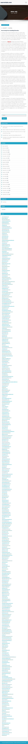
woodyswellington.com (6, 669)
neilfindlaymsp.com (5, 544)
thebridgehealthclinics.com (6, 578)
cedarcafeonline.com (5, 229)
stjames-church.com (5, 469)
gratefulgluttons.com (5, 413)
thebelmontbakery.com (6, 245)
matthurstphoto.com (5, 691)
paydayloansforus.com (6, 244)
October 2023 (5, 192)
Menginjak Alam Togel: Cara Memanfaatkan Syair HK (12, 135)
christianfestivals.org (5, 504)
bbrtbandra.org (4, 262)
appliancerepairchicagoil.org (7, 249)
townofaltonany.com (5, 516)
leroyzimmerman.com (6, 709)
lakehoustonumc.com (6, 593)
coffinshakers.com (5, 479)
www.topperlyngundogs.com (7, 606)
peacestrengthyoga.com (6, 610)
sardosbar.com (4, 335)
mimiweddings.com (5, 728)
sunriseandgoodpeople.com (7, 522)
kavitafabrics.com (5, 531)
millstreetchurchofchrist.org (7, 696)
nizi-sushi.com (4, 493)
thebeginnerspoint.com (6, 423)
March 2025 (5, 164)
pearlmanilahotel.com (6, 266)
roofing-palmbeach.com (6, 315)
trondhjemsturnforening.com (7, 680)
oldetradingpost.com (5, 295)
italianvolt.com (4, 336)
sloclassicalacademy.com (6, 438)
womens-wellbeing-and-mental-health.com (9, 381)
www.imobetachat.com (6, 589)
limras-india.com (5, 218)
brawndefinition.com (5, 445)
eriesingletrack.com (5, 346)
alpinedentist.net (5, 273)
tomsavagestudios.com (6, 380)
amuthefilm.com (5, 454)
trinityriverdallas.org (5, 391)
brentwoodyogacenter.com (6, 637)
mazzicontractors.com (6, 665)
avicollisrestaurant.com (6, 545)
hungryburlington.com (6, 487)
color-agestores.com (5, 403)
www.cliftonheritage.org (6, 633)
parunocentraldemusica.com (7, 677)
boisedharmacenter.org (6, 402)
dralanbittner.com (5, 340)
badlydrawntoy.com (5, 592)
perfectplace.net (5, 392)
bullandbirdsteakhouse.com (7, 630)
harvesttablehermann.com (6, 303)
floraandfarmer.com (5, 307)
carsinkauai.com (5, 695)
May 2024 (4, 178)
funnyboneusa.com (5, 527)
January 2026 (5, 152)
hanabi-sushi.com (5, 645)
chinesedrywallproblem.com (7, 523)
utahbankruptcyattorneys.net (7, 326)
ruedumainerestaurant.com (7, 464)
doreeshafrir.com (5, 472)
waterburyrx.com (5, 549)
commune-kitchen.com (6, 453)
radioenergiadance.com (6, 274)
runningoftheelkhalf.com (6, 607)
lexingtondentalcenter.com (6, 372)
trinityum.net (4, 663)
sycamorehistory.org (5, 654)
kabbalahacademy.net (5, 359)
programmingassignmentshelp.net (8, 240)
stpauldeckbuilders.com (6, 621)
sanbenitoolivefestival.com (6, 417)
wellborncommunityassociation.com (8, 281)
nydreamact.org (4, 256)
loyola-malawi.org (5, 406)
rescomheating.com (5, 727)
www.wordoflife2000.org (6, 329)
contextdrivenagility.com (6, 476)
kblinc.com (4, 344)
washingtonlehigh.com (6, 643)
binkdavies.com (4, 449)
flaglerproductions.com (6, 443)
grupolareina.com (5, 291)
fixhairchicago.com (5, 557)
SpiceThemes (23, 742)
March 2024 (5, 182)
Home (12, 13)
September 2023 (6, 194)
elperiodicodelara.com (6, 219)
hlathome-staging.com (6, 369)
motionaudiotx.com (5, 724)
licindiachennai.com (5, 222)
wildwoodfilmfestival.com (6, 282)
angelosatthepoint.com (6, 552)
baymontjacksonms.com (6, 515)
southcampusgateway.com (6, 278)
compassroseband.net (6, 566)
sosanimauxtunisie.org (6, 270)
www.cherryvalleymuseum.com (7, 292)
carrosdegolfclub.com (6, 304)
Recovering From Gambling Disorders (10, 30)
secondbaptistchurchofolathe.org (8, 718)
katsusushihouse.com (6, 461)
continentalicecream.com (6, 446)
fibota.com (4, 674)
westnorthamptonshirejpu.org (7, 284)
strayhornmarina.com (6, 442)
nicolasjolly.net (4, 457)
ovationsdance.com (5, 384)
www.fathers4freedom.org (6, 604)
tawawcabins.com (5, 332)
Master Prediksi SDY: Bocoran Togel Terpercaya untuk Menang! (14, 129)
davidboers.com (4, 588)
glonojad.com (4, 467)
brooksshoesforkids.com (6, 571)
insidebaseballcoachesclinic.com (7, 694)
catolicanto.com (5, 388)
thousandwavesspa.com (6, 541)
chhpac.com (4, 721)
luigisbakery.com (5, 644)
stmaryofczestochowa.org (6, 480)
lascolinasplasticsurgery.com (7, 632)
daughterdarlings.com (6, 223)
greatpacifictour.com (5, 538)
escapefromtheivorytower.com (7, 311)
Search (4, 118)
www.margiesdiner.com (6, 626)
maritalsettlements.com (6, 512)
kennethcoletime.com (6, 486)
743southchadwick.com (6, 313)
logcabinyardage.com (5, 586)
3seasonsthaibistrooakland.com (7, 394)
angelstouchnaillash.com (6, 358)
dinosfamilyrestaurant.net (6, 300)
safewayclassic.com (5, 247)
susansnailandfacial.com (6, 600)
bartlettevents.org (5, 288)
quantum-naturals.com (6, 685)
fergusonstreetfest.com (6, 688)
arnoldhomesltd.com (5, 318)
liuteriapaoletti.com (5, 520)
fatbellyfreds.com (5, 670)
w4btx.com (4, 357)
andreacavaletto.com (5, 399)
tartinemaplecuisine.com (6, 490)
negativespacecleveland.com (7, 519)
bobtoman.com (4, 269)
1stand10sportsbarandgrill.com (7, 355)
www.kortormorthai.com (6, 615)
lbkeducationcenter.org (6, 390)
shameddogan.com (5, 581)
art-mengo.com (4, 494)
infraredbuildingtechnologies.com (8, 302)
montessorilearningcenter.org (7, 687)
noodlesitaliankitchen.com (6, 255)
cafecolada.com (4, 420)
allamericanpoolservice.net (6, 377)
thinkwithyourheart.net (6, 325)
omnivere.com (4, 233)
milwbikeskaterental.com (6, 513)
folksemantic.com (5, 333)
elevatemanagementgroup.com (7, 707)
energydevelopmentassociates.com (8, 306)
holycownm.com (5, 534)
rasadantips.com (5, 234)
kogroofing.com (4, 271)
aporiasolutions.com (5, 574)
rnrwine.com (4, 713)
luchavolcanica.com (5, 533)
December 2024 (5, 168)
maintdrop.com (4, 267)
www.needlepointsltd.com (6, 629)
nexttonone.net (4, 596)
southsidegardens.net (6, 662)
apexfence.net (4, 735)
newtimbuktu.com (5, 236)
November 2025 (6, 156)
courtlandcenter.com (5, 542)
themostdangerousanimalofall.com (8, 431)
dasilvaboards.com (5, 439)
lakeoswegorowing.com (6, 714)
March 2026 (5, 148)
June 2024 (5, 176)
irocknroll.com (4, 328)
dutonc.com (4, 498)
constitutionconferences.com (7, 560)
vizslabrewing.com (5, 339)
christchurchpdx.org (5, 450)
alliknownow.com (5, 434)
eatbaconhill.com (5, 238)
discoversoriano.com (5, 421)
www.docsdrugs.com (5, 625)
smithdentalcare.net (5, 731)
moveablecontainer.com (6, 289)
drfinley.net (4, 710)
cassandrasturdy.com (5, 416)
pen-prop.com (4, 601)
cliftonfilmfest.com (5, 321)
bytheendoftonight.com (6, 410)
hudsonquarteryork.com (6, 673)
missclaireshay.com (5, 216)
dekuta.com (4, 648)
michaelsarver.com (5, 366)
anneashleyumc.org (5, 618)
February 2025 (5, 166)
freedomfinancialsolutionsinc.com (8, 611)
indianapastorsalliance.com (6, 553)
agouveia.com (4, 717)
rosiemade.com (4, 348)
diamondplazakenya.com (6, 681)
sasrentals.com (6, 2)
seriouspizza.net (5, 564)
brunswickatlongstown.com (7, 489)
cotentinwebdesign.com (6, 293)
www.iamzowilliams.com (6, 658)
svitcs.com (4, 563)
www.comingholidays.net (6, 424)
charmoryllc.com (5, 427)
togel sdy (9, 41)
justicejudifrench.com (6, 482)
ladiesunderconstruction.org (7, 296)
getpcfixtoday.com (5, 260)
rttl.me (3, 725)
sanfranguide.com (5, 425)
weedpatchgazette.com (6, 343)
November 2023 (6, 190)
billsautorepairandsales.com (7, 684)
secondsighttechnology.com (7, 365)
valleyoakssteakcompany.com (7, 555)
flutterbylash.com (5, 702)
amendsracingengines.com (6, 614)
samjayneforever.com (5, 689)
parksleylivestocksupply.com (7, 401)
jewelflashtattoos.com (6, 259)
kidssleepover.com (5, 241)
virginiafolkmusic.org (5, 383)
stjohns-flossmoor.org (6, 526)
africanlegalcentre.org (5, 460)
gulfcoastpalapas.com (6, 577)
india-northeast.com (5, 314)
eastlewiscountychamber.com (7, 435)
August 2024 (5, 172)
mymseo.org (4, 720)
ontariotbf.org (4, 251)
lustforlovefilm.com (5, 456)
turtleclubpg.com (5, 537)
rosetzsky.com (4, 465)
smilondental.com (5, 361)
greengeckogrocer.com (6, 368)
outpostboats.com (5, 409)
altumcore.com (4, 567)
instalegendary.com (5, 252)
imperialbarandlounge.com (6, 322)
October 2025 (5, 158)
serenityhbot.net (5, 597)
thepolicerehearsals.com (6, 432)
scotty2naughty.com (5, 471)
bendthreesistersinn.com (6, 524)
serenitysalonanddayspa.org (7, 227)
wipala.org (3, 405)
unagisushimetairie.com (6, 258)
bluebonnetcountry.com (6, 263)
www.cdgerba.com (5, 676)
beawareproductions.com (6, 475)
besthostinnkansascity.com (7, 729)
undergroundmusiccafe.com (7, 732)
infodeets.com (4, 225)
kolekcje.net (4, 387)
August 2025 (5, 162)
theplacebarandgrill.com (6, 548)
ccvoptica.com (4, 641)
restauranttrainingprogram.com (7, 376)
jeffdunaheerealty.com (6, 608)
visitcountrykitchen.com (6, 505)
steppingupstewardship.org (7, 640)
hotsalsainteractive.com (6, 226)
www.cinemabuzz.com (6, 650)
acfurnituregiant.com (5, 230)
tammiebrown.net (5, 497)
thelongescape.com (5, 500)
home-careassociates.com (6, 398)
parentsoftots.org (5, 582)
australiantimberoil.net (6, 299)
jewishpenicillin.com (5, 379)
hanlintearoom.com (5, 703)
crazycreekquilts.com (5, 447)
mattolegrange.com (5, 501)
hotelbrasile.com (5, 285)
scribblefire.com (5, 395)
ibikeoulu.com (4, 478)
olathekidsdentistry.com (6, 351)
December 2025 (5, 154)
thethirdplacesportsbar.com (7, 666)
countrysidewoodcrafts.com (7, 248)
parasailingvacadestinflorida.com (7, 698)
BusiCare (18, 742)
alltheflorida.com (5, 692)
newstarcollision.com (5, 362)
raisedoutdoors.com (5, 324)
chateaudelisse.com (5, 280)
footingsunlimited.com (6, 622)
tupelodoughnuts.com (6, 350)
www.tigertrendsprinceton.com (7, 603)
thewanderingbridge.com (6, 483)
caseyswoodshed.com (6, 556)
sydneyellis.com (4, 373)
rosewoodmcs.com (5, 652)
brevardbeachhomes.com (6, 310)
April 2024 (5, 180)
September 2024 (6, 170)
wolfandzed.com (5, 647)
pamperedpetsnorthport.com (7, 347)
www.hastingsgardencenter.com (7, 659)
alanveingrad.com (5, 508)
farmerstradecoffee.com (6, 585)
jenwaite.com (4, 706)
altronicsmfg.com (5, 237)
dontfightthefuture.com (6, 317)
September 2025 (6, 160)
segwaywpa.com (5, 575)
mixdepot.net (4, 651)
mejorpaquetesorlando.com (7, 354)
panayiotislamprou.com (6, 277)
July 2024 (4, 174)
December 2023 (5, 188)
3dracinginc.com (5, 428)
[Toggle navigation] (26, 2)
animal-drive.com (5, 568)
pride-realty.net (4, 699)
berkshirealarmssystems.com (7, 337)
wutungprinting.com (5, 511)
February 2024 (5, 184)
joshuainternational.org (6, 599)
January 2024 (5, 186)
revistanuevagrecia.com (6, 468)
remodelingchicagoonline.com (7, 636)
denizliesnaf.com (5, 559)
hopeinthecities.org (5, 412)
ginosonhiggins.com (5, 509)
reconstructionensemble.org (7, 530)
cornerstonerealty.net (6, 655)
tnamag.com (4, 570)
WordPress (11, 742)
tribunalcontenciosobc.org (6, 436)
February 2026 (5, 150)
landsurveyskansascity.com (6, 619)
